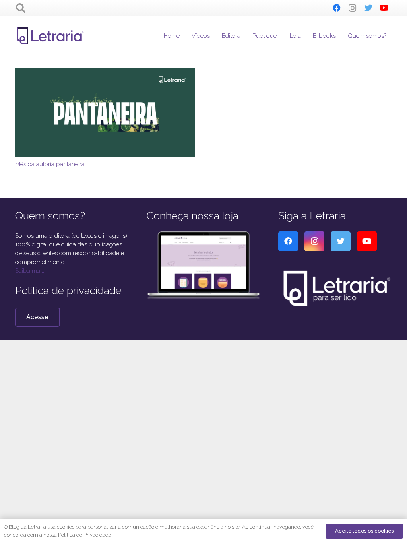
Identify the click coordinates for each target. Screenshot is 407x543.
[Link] (50, 36)
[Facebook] (337, 8)
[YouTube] (384, 8)
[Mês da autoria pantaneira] (105, 72)
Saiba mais (29, 270)
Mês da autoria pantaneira (50, 164)
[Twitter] (368, 8)
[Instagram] (352, 8)
